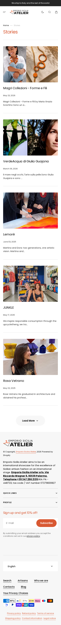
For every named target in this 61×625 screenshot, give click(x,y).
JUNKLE (9, 307)
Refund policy (29, 613)
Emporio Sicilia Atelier (26, 451)
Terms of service (45, 613)
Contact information (32, 618)
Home (6, 25)
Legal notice (49, 618)
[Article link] (30, 76)
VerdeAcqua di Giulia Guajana (26, 161)
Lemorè (9, 234)
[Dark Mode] (43, 12)
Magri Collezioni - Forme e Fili (25, 88)
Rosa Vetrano (14, 381)
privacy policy (33, 536)
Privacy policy (14, 613)
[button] (4, 12)
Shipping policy (13, 618)
